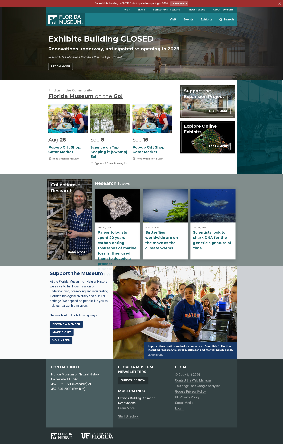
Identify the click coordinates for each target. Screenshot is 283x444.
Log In (179, 408)
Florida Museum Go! (85, 96)
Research (112, 183)
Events (188, 19)
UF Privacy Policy (187, 397)
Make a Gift (61, 332)
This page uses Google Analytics (197, 386)
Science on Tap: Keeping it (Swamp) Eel (108, 152)
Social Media (184, 403)
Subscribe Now (133, 380)
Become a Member (66, 324)
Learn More (179, 3)
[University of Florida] (101, 436)
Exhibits (206, 19)
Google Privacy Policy (190, 391)
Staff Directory (128, 416)
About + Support (223, 10)
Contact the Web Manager (193, 380)
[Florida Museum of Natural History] (66, 436)
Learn (141, 10)
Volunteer (61, 340)
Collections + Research (167, 10)
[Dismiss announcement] (279, 4)
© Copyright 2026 (187, 375)
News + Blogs (197, 10)
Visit (127, 10)
